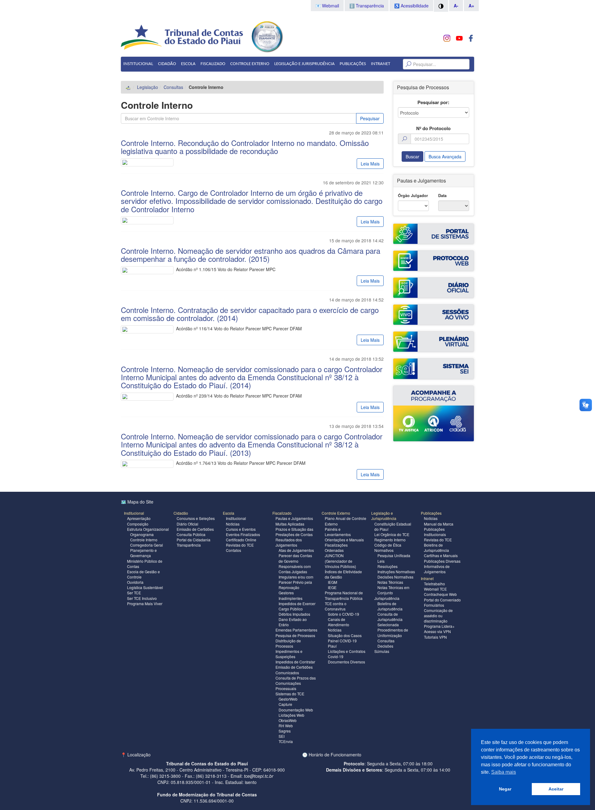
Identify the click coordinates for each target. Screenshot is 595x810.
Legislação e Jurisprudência (304, 64)
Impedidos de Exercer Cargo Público (297, 606)
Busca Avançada (445, 156)
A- (456, 5)
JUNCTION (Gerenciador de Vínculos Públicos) (340, 561)
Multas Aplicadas (289, 523)
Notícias (233, 523)
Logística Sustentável (145, 587)
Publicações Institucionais (435, 531)
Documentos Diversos (346, 661)
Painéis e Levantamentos (338, 531)
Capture (285, 704)
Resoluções (387, 566)
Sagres (285, 730)
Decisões (385, 646)
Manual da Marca (438, 523)
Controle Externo (249, 64)
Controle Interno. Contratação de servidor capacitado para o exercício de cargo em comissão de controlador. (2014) (250, 313)
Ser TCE (134, 592)
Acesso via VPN (437, 631)
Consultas (173, 87)
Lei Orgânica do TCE (391, 534)
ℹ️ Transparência (366, 5)
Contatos (233, 550)
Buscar (412, 156)
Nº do (433, 128)
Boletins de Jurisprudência (390, 606)
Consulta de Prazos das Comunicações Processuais (295, 683)
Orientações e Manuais (344, 539)
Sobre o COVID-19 (343, 614)
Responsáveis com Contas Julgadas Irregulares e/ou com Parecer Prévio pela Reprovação (296, 577)
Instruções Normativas (396, 571)
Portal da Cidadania (193, 539)
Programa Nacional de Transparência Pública (344, 595)
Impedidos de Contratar (295, 661)
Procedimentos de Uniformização (392, 632)
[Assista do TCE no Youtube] (459, 38)
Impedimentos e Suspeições (288, 654)
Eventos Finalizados (243, 534)
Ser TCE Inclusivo (142, 598)
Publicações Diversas (442, 561)
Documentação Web (296, 709)
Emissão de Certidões (195, 529)
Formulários (434, 605)
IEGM (332, 582)
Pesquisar (370, 118)
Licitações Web (291, 715)
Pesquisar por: (433, 102)
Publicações (353, 64)
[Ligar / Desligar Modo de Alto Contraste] (441, 6)
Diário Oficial (187, 523)
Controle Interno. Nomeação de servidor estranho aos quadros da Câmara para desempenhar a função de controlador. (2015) (250, 254)
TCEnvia (286, 741)
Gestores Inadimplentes (290, 595)
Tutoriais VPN (435, 637)
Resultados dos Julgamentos (288, 542)
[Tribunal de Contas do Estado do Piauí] (182, 36)
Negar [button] (505, 788)
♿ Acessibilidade (411, 5)
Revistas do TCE (240, 545)
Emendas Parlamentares (296, 629)
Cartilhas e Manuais (441, 555)
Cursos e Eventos (241, 529)
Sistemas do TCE (289, 693)
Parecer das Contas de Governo (295, 558)
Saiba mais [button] (503, 772)
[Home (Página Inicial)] (128, 87)
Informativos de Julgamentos (437, 569)
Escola (188, 64)
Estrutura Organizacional (148, 529)
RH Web (286, 725)
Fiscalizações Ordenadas (336, 547)
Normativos (384, 550)
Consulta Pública (191, 534)
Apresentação (139, 518)
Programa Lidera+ (439, 626)
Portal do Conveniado (442, 599)
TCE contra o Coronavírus (335, 606)
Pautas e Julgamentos (294, 518)
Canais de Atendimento (338, 622)
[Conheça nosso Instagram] (447, 38)
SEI (281, 736)
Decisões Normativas (395, 576)
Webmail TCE (435, 589)
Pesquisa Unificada (393, 555)
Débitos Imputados (294, 614)
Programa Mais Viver (144, 603)
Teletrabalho (434, 583)
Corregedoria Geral (146, 545)
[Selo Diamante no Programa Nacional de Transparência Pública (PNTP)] (266, 36)
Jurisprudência (386, 598)
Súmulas (381, 651)
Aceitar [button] (556, 788)
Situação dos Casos (345, 635)
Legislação (147, 87)
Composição (137, 523)
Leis (381, 561)
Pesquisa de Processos (295, 635)
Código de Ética (387, 545)
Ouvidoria (135, 582)
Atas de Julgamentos (296, 550)
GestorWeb (288, 699)
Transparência (189, 545)
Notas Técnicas (390, 582)
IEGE (332, 587)
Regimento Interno (390, 539)
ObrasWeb (288, 720)
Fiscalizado (213, 64)
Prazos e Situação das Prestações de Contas (294, 531)
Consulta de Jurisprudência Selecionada (390, 619)
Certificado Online (241, 539)
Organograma (142, 534)
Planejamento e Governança (143, 553)
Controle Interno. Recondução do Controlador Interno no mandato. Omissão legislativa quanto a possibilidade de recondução (245, 146)
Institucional (138, 64)
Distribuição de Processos (288, 643)
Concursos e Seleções (196, 518)
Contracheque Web (440, 594)
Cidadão (167, 64)
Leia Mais (370, 164)
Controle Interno (143, 539)
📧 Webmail (327, 5)
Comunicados (287, 672)
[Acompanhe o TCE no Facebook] (471, 38)
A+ (471, 5)
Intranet (380, 64)
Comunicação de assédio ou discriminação (438, 615)
